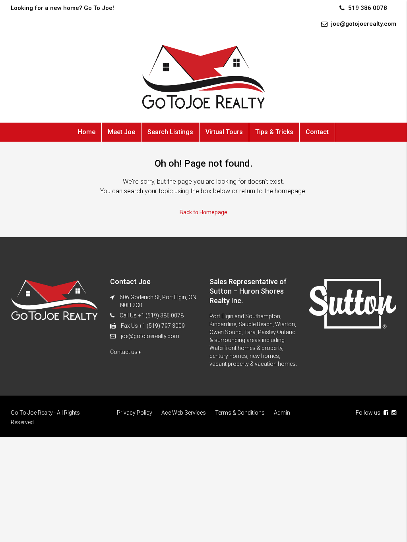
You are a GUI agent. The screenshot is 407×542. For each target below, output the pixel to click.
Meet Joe (121, 132)
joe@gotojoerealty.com (150, 336)
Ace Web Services (183, 412)
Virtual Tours (224, 132)
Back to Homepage (203, 212)
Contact (317, 132)
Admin (282, 412)
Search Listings (170, 132)
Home (86, 132)
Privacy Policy (134, 412)
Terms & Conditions (240, 412)
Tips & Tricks (274, 132)
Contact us (124, 352)
